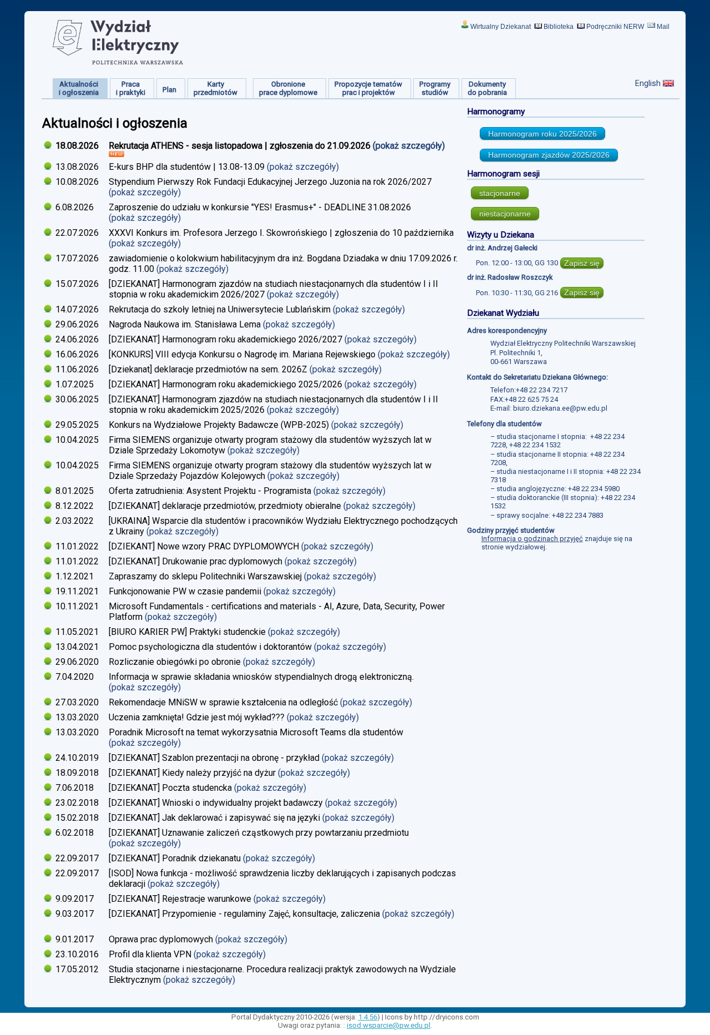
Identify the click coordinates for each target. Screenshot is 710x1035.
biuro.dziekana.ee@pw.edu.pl (560, 408)
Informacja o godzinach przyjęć (532, 538)
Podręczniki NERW (615, 27)
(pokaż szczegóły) (410, 145)
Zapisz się (582, 263)
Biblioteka (559, 27)
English (648, 83)
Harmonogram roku (542, 133)
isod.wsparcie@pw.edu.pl (388, 1025)
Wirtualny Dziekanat (500, 27)
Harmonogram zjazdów (549, 154)
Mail (663, 27)
